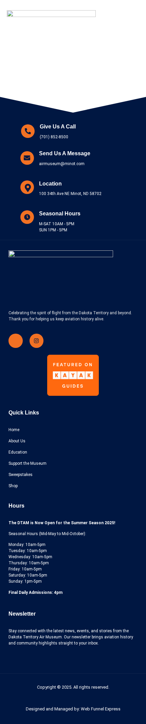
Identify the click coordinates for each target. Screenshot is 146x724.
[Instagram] (37, 341)
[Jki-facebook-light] (15, 341)
